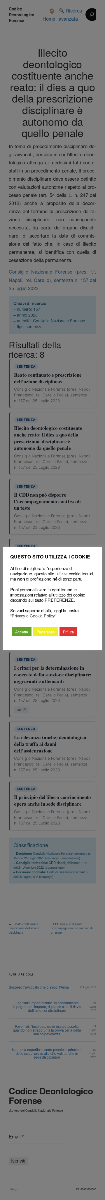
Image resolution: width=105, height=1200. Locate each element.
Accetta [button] (21, 632)
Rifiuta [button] (68, 632)
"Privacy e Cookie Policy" (33, 615)
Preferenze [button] (45, 632)
